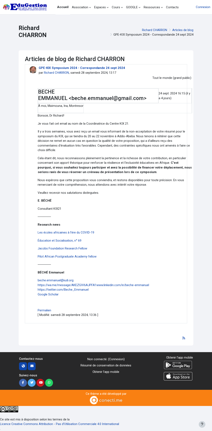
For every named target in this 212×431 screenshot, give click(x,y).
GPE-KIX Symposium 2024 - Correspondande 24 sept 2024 (82, 68)
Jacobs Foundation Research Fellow (62, 248)
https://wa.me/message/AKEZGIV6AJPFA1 (67, 285)
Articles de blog (182, 30)
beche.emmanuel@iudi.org (56, 280)
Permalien (44, 310)
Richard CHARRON (154, 30)
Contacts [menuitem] (172, 7)
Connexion (203, 7)
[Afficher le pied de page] (202, 424)
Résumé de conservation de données (106, 365)
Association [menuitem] (80, 7)
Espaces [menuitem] (100, 7)
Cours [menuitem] (116, 7)
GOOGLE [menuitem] (132, 7)
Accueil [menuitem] (63, 7)
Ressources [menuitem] (152, 7)
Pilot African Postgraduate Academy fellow (67, 256)
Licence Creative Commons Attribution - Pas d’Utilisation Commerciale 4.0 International (59, 424)
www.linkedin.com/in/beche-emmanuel (122, 285)
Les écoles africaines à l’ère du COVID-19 (66, 232)
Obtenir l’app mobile (106, 372)
